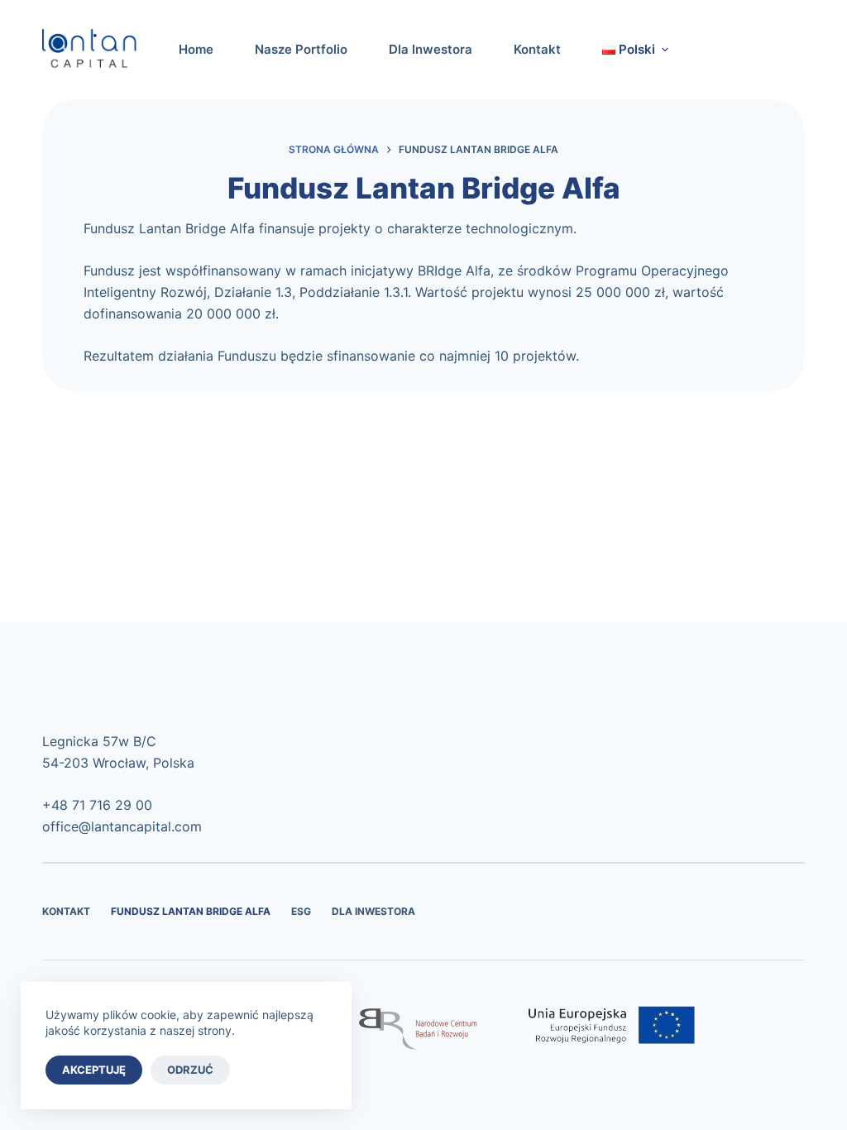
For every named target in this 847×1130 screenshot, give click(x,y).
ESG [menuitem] (301, 911)
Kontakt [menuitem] (537, 49)
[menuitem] (625, 49)
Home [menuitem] (196, 49)
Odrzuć (190, 1069)
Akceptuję (94, 1069)
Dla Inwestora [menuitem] (430, 49)
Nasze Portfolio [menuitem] (301, 49)
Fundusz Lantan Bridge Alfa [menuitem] (190, 911)
